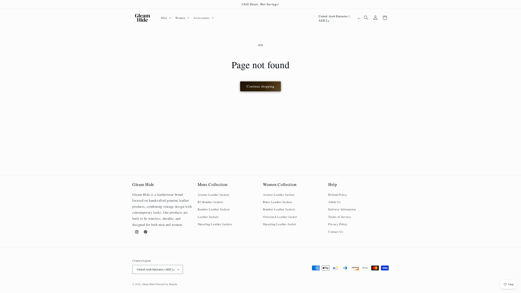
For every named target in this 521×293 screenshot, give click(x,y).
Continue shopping (260, 86)
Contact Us (335, 232)
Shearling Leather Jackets (215, 224)
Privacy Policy (338, 224)
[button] (166, 17)
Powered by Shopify (166, 284)
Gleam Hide (148, 284)
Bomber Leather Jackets (214, 209)
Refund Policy (337, 194)
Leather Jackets (208, 217)
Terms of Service (339, 217)
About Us (334, 202)
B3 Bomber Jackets (210, 202)
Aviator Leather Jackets (214, 194)
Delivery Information (342, 209)
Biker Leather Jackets (277, 202)
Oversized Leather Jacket (280, 217)
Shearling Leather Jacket (279, 224)
